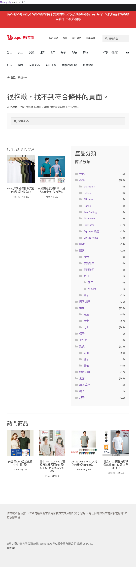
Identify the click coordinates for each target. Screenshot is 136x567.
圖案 (82, 250)
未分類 (83, 340)
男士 (9, 52)
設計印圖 (51, 65)
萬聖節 (92, 289)
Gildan (87, 193)
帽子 (82, 333)
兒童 (31, 52)
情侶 (86, 256)
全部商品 (34, 65)
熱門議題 (89, 269)
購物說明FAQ (69, 65)
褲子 (86, 359)
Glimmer (89, 199)
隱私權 (11, 548)
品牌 (82, 180)
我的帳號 (53, 38)
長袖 (85, 52)
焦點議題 (89, 263)
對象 (82, 308)
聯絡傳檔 (90, 38)
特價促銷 (88, 65)
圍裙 (20, 65)
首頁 (13, 77)
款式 (82, 346)
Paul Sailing (90, 212)
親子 (63, 52)
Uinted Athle (91, 237)
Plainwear (89, 218)
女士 (20, 52)
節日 (86, 276)
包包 (9, 65)
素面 (82, 378)
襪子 (82, 391)
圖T (52, 52)
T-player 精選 (91, 231)
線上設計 (84, 384)
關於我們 (76, 38)
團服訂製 (84, 301)
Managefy (6, 2)
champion (89, 186)
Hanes (87, 205)
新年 (90, 282)
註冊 (65, 38)
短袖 (74, 52)
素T (42, 52)
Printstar (89, 225)
